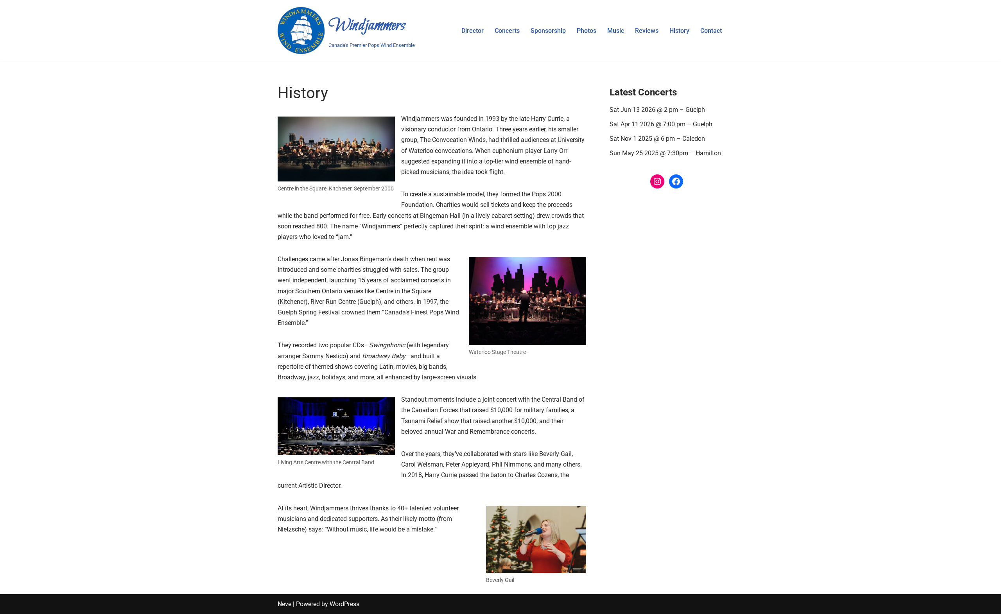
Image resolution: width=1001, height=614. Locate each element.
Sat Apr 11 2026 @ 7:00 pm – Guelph (661, 124)
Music (615, 30)
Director (472, 30)
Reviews (646, 30)
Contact (711, 30)
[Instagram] (657, 181)
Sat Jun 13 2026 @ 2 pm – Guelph (657, 109)
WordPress (344, 604)
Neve (284, 604)
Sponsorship (548, 30)
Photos (586, 30)
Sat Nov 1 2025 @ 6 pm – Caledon (657, 138)
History (679, 30)
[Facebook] (676, 181)
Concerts (507, 30)
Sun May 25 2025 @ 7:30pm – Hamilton (665, 153)
